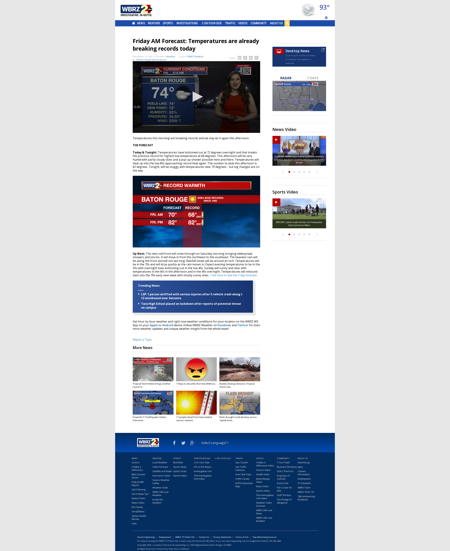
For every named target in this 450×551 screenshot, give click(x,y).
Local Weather (159, 462)
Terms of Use (242, 537)
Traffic (230, 23)
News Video (138, 502)
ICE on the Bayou (202, 466)
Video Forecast (160, 466)
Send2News (138, 511)
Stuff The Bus (284, 495)
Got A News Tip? (140, 493)
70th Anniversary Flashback (306, 498)
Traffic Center (242, 478)
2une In (136, 462)
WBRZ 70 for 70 (306, 492)
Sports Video (180, 475)
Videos (243, 23)
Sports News (180, 466)
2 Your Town (283, 462)
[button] (196, 96)
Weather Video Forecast (264, 504)
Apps (300, 466)
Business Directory (287, 466)
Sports (168, 23)
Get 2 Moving (138, 489)
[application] (196, 97)
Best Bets (178, 462)
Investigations (187, 23)
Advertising (303, 462)
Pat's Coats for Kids (284, 489)
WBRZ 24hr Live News (264, 512)
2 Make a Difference (137, 468)
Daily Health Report (138, 483)
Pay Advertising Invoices (264, 537)
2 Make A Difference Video (265, 464)
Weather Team (160, 487)
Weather (154, 23)
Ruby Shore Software (179, 548)
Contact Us (204, 537)
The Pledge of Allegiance (284, 501)
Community (259, 23)
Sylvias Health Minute (139, 517)
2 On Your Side (212, 23)
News (141, 23)
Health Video (263, 474)
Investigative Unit (203, 471)
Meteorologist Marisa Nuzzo (151, 59)
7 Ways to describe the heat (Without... (196, 383)
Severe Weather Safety (161, 481)
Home (133, 23)
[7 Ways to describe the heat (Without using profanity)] (196, 369)
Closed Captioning (146, 537)
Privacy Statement (222, 537)
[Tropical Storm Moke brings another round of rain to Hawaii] (153, 369)
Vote (134, 523)
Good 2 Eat (282, 483)
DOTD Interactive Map (244, 485)
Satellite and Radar (162, 471)
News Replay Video (263, 480)
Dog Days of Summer (283, 477)
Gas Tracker (241, 462)
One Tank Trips (243, 474)
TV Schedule (304, 483)
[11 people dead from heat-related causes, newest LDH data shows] (196, 403)
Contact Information (304, 473)
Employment (304, 478)
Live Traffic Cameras (240, 468)
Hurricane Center (161, 475)
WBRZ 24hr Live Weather (160, 493)
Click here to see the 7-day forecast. (233, 275)
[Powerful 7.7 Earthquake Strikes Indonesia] (153, 403)
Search (287, 23)
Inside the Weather (157, 501)
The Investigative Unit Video (202, 477)
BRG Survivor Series (138, 476)
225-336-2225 (208, 541)
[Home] (141, 10)
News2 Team (138, 498)
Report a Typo (142, 339)
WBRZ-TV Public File (185, 537)
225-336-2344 (275, 541)
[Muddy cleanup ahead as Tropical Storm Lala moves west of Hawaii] (239, 369)
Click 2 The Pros (285, 471)
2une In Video (263, 470)
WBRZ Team (304, 487)
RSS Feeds (137, 507)
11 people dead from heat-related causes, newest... (194, 418)
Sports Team (180, 471)
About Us (276, 23)
